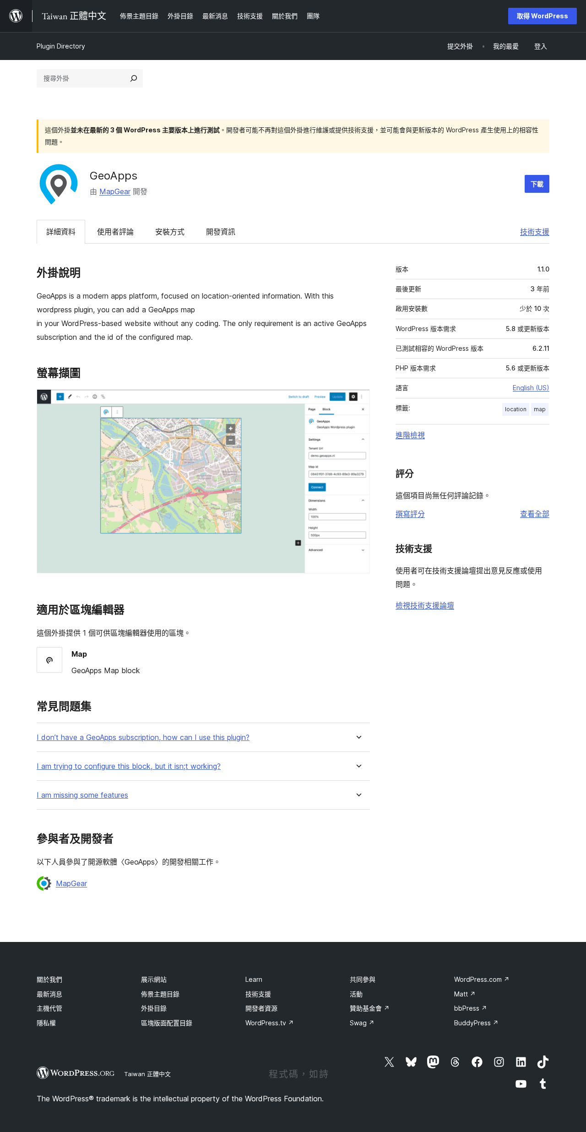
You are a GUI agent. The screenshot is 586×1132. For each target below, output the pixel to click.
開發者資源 (261, 1008)
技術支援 (534, 231)
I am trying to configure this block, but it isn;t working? (129, 766)
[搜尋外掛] (134, 78)
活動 (356, 994)
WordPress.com (482, 979)
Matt (465, 994)
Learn (253, 979)
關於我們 (49, 979)
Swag (362, 1023)
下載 (537, 184)
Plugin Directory (61, 46)
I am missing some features (82, 795)
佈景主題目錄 (160, 994)
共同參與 (362, 979)
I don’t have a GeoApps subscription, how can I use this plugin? (143, 737)
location (515, 409)
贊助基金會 (370, 1008)
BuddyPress (476, 1023)
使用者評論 (115, 231)
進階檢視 (410, 435)
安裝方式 (169, 231)
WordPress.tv (269, 1023)
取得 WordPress (542, 16)
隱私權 (46, 1023)
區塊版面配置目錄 (166, 1023)
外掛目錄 (154, 1008)
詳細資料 (61, 231)
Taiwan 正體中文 (147, 1074)
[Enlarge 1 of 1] (357, 401)
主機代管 (49, 1008)
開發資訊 (220, 231)
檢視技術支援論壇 (425, 605)
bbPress (470, 1008)
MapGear (114, 191)
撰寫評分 (410, 513)
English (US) (531, 388)
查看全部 (534, 513)
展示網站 (154, 979)
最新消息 (49, 994)
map (540, 409)
